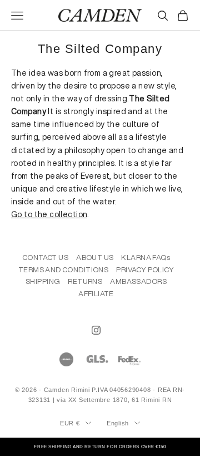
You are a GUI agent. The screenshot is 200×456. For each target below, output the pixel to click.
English (118, 423)
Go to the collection (49, 214)
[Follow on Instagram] (96, 330)
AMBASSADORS (138, 281)
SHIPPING (43, 281)
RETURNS (85, 281)
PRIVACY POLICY (145, 269)
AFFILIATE (96, 293)
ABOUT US (94, 257)
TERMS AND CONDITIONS (63, 269)
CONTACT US (45, 257)
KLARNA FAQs (145, 257)
